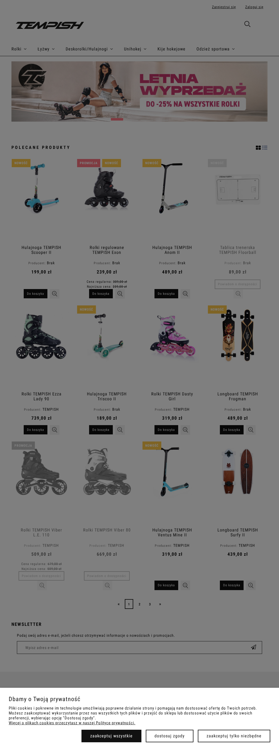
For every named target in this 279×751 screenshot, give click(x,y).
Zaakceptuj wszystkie (111, 735)
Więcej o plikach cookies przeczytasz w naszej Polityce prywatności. (72, 722)
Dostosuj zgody (169, 735)
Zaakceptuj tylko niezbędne (234, 735)
